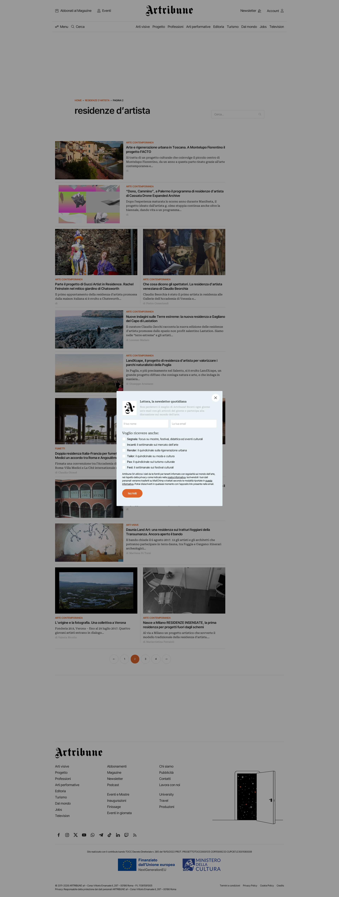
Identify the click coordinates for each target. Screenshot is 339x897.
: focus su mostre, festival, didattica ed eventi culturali (165, 439)
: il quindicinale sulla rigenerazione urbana (157, 450)
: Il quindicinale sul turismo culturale (151, 461)
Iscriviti (132, 493)
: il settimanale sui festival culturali (150, 467)
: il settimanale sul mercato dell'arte (152, 444)
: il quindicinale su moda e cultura (150, 456)
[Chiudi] (216, 398)
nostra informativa (177, 477)
